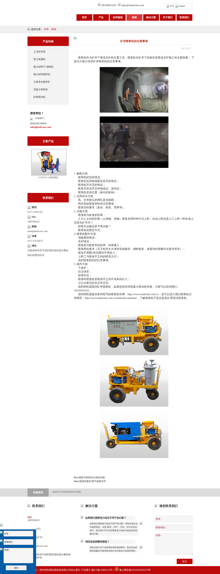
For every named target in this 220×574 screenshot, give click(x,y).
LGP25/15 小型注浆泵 (48, 177)
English (182, 6)
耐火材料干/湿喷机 (43, 67)
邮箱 (34, 226)
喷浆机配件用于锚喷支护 (93, 481)
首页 (84, 17)
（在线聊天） (39, 118)
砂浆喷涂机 (40, 97)
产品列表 (48, 41)
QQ (34, 217)
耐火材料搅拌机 (42, 74)
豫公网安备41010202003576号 (135, 570)
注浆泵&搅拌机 (42, 82)
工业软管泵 (40, 51)
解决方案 (151, 17)
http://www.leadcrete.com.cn (143, 294)
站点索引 (75, 570)
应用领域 (118, 17)
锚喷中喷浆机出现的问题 (91, 477)
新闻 (134, 17)
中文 (172, 6)
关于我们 (168, 17)
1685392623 (34, 221)
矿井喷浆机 (104, 286)
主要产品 (48, 141)
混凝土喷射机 (41, 89)
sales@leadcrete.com (132, 5)
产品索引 (86, 570)
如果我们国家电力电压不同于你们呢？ (105, 518)
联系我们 (184, 17)
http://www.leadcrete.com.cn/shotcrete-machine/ (111, 298)
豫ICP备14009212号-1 (102, 570)
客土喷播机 (40, 59)
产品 (101, 17)
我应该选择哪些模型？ (97, 541)
